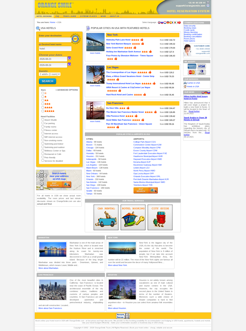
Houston (90, 156)
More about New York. (118, 265)
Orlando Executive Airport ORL (146, 176)
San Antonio (91, 182)
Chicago (89, 148)
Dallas (89, 150)
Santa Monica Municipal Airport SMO (149, 182)
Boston (89, 145)
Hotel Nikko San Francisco (118, 120)
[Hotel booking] (133, 217)
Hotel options (189, 41)
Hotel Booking (44, 16)
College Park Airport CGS (144, 142)
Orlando (89, 179)
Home (52, 22)
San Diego (90, 185)
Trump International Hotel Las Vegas (123, 83)
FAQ (57, 16)
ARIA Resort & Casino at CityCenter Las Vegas (128, 87)
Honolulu (90, 153)
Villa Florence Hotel (115, 116)
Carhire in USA (193, 83)
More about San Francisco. (50, 308)
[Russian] (162, 22)
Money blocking (191, 32)
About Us (114, 16)
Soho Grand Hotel (114, 48)
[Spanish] (170, 22)
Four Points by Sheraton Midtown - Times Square (129, 55)
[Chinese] (179, 22)
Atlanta (89, 142)
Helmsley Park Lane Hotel (118, 40)
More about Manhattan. (49, 268)
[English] (159, 22)
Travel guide (69, 16)
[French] (173, 22)
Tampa (89, 194)
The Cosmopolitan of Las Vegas (121, 72)
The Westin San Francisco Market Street (125, 112)
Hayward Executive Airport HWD (147, 159)
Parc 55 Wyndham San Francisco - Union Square (129, 124)
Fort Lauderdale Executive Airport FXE (150, 153)
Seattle (89, 191)
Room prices (189, 39)
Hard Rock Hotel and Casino (119, 94)
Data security (190, 26)
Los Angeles (91, 165)
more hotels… (96, 53)
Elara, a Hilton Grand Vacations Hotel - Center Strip (130, 76)
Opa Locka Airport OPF (143, 173)
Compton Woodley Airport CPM (146, 148)
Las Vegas (112, 67)
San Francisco (115, 103)
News (103, 16)
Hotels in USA (193, 86)
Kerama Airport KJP (142, 162)
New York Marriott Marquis (118, 44)
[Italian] (176, 22)
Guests (43, 71)
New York (112, 34)
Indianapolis (91, 159)
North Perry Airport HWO (144, 171)
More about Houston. (117, 308)
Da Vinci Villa (112, 108)
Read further (194, 111)
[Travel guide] (160, 217)
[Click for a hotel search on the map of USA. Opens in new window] (145, 190)
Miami (88, 171)
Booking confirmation (193, 34)
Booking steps (190, 28)
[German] (167, 22)
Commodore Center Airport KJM (147, 145)
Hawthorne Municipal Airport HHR (148, 156)
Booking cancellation (193, 36)
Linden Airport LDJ (141, 168)
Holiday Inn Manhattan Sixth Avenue (123, 52)
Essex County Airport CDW (145, 150)
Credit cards (189, 30)
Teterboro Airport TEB (142, 185)
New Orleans (92, 173)
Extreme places (88, 16)
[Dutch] (165, 22)
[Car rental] (106, 217)
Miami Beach (91, 168)
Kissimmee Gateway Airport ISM (147, 165)
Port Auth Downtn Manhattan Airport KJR (151, 179)
